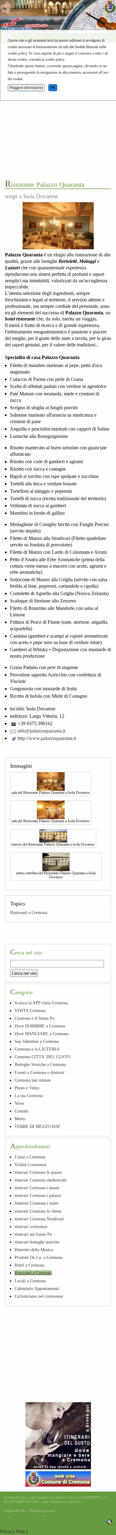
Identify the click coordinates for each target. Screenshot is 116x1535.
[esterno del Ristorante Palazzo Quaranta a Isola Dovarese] (53, 835)
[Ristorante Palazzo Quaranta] (58, 225)
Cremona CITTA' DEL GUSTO (43, 1056)
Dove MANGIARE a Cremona (41, 1033)
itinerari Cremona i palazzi (38, 1195)
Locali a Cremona (30, 1280)
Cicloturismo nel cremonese (39, 1296)
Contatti (21, 1110)
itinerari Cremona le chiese (38, 1211)
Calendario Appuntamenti (37, 1288)
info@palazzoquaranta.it (41, 730)
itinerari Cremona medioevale (41, 1180)
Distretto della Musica (34, 1249)
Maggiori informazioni (26, 87)
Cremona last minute (33, 1080)
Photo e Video (27, 1087)
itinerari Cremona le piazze (38, 1172)
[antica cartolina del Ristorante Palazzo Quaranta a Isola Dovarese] (56, 861)
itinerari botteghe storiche (37, 1241)
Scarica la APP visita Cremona (41, 1002)
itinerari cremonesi (31, 1226)
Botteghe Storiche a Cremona (40, 1064)
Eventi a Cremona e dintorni (39, 1072)
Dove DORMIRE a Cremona (40, 1025)
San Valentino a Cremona (37, 1041)
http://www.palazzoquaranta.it (47, 738)
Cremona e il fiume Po (34, 1018)
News (19, 1103)
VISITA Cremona (30, 1010)
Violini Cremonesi (30, 1164)
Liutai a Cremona (30, 1156)
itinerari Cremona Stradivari (39, 1218)
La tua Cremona (29, 1095)
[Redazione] (109, 1522)
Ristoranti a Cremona (28, 912)
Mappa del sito (14, 1510)
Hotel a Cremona (29, 1265)
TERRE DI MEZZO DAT (37, 1126)
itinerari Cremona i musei (37, 1187)
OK (52, 87)
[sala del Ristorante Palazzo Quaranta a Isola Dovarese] (51, 780)
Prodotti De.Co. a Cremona (38, 1257)
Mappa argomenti (42, 1510)
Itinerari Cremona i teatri (36, 1203)
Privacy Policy (14, 1531)
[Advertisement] (58, 114)
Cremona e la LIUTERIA (37, 1049)
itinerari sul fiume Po (33, 1234)
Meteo (20, 1118)
